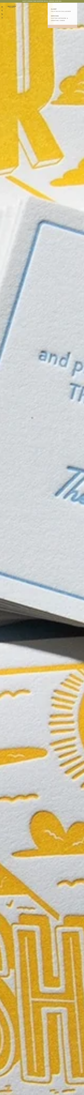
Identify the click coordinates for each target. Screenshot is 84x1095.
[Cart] (2, 14)
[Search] (2, 10)
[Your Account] (2, 18)
